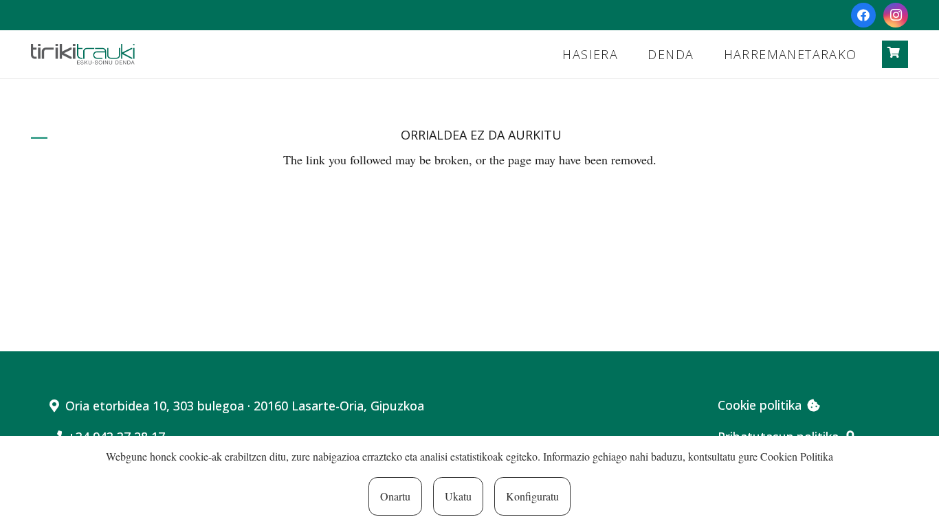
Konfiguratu (532, 496)
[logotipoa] (83, 54)
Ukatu (458, 496)
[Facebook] (863, 15)
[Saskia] (894, 53)
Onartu (395, 496)
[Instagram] (895, 15)
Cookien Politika (796, 456)
